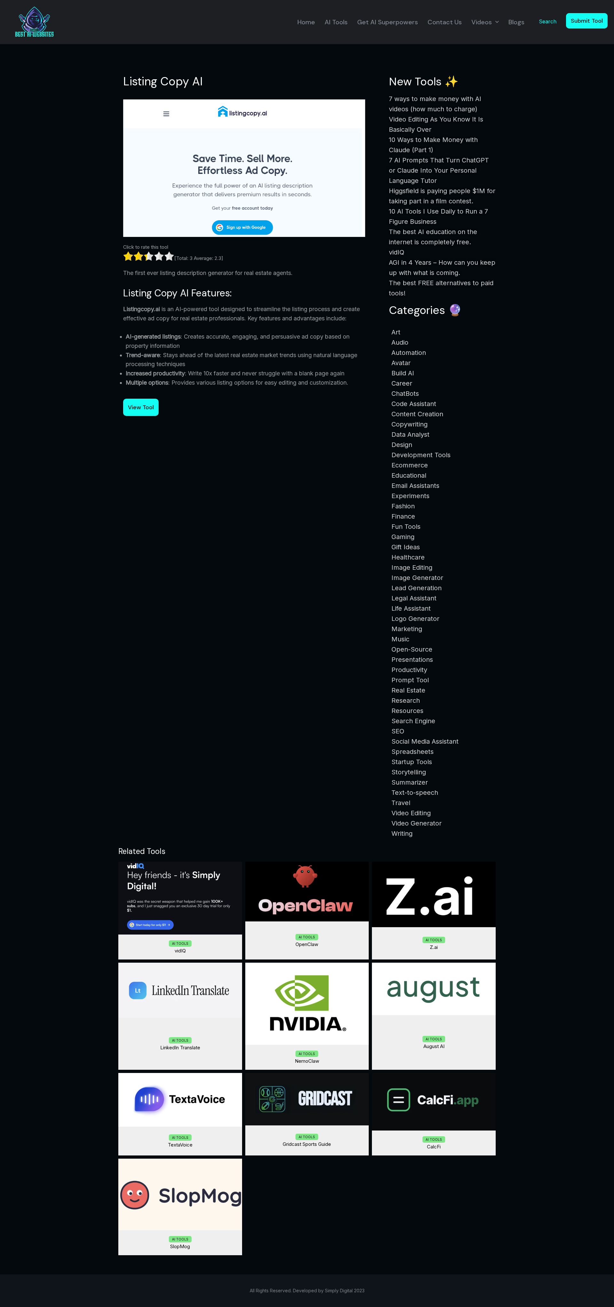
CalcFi (434, 1147)
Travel (400, 802)
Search (547, 21)
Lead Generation (416, 587)
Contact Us (445, 22)
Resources (407, 710)
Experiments (410, 495)
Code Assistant (413, 403)
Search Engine (413, 720)
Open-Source (411, 649)
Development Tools (421, 454)
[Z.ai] (434, 894)
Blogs (516, 22)
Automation (408, 352)
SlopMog (180, 1246)
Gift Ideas (405, 547)
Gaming (402, 536)
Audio (399, 342)
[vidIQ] (180, 898)
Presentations (412, 659)
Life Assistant (411, 608)
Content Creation (417, 414)
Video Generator (416, 823)
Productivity (409, 669)
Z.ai (434, 947)
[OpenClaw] (307, 892)
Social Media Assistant (425, 741)
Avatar (401, 362)
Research (405, 700)
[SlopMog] (180, 1194)
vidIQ (180, 951)
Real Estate (408, 690)
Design (401, 444)
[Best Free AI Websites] (34, 22)
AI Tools (336, 22)
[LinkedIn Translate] (180, 990)
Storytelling (408, 772)
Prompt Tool (410, 680)
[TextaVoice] (180, 1100)
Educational (408, 475)
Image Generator (417, 577)
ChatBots (405, 393)
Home (306, 22)
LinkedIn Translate (180, 1048)
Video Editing (411, 813)
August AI (434, 1046)
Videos (481, 22)
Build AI (402, 373)
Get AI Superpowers (387, 22)
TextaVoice (180, 1145)
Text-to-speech (414, 792)
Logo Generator (415, 618)
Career (401, 383)
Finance (403, 516)
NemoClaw (307, 1061)
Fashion (403, 506)
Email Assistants (415, 485)
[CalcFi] (434, 1102)
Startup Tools (411, 761)
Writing (402, 833)
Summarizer (409, 782)
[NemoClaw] (307, 1004)
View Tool (141, 407)
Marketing (406, 628)
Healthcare (408, 557)
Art (395, 332)
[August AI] (434, 989)
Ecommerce (409, 465)
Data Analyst (410, 434)
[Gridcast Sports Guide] (307, 1099)
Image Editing (411, 567)
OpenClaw (306, 944)
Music (400, 639)
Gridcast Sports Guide (307, 1144)
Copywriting (409, 424)
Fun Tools (406, 526)
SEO (397, 731)
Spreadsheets (412, 751)
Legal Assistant (414, 598)
